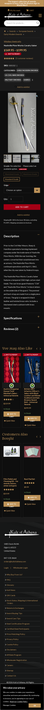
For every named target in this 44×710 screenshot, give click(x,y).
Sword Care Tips (13, 618)
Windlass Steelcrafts (12, 41)
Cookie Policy (12, 644)
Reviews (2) (11, 329)
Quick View (10, 421)
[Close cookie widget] (35, 705)
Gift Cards (10, 595)
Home (5, 30)
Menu (40, 16)
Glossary (10, 585)
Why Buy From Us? (14, 574)
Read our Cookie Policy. (19, 701)
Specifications (13, 318)
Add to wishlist (23, 87)
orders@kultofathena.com (15, 561)
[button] (36, 348)
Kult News (10, 590)
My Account (15, 10)
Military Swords (13, 80)
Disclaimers (11, 649)
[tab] (22, 236)
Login (6, 568)
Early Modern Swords (13, 34)
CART (31, 10)
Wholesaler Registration (16, 660)
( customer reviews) (24, 58)
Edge (7, 185)
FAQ (8, 579)
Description (11, 236)
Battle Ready (11, 355)
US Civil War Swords (14, 75)
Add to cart (22, 207)
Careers (9, 665)
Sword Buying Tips (14, 613)
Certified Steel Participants (17, 629)
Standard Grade (11, 179)
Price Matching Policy (15, 634)
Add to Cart (12, 415)
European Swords (26, 31)
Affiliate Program (13, 655)
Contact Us (11, 675)
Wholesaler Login (20, 568)
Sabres (27, 80)
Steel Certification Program (18, 623)
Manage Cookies (9, 705)
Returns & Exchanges (15, 608)
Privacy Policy (12, 639)
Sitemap (9, 670)
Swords (12, 31)
